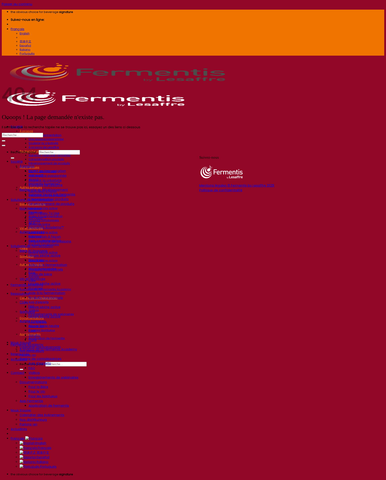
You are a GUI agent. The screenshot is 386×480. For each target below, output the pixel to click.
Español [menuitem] (25, 45)
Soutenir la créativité (43, 143)
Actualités (19, 359)
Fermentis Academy (27, 285)
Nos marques (30, 208)
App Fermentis (31, 401)
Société (17, 161)
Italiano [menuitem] (25, 49)
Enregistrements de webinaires (53, 377)
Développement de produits (49, 163)
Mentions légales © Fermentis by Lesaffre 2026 (236, 185)
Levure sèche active (43, 208)
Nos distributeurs (33, 419)
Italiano (42, 462)
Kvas (32, 330)
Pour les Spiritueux (42, 330)
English (40, 443)
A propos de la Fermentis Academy (45, 289)
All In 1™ (34, 222)
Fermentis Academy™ (46, 227)
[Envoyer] (21, 369)
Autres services (32, 232)
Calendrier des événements (42, 415)
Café (33, 340)
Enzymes (36, 288)
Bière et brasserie (34, 250)
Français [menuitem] (26, 37)
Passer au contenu (17, 4)
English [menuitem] (24, 33)
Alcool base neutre (44, 326)
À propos (26, 131)
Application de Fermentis (47, 338)
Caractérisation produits (46, 159)
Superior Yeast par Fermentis (50, 155)
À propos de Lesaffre (44, 147)
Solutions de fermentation (32, 246)
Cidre (24, 302)
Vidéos (34, 373)
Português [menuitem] (27, 53)
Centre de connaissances (40, 358)
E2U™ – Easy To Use (44, 213)
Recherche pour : (24, 152)
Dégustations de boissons (50, 241)
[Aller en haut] (3, 145)
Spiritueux (27, 256)
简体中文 (42, 452)
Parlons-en (28, 424)
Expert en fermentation (45, 135)
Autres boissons (33, 321)
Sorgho (34, 335)
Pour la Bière (38, 387)
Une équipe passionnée (46, 139)
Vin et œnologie (32, 279)
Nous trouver (21, 410)
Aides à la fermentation (48, 265)
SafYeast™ (37, 218)
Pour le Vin (37, 391)
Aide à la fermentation (47, 293)
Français (17, 29)
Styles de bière (40, 274)
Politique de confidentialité (220, 190)
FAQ (32, 368)
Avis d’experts (39, 302)
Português (48, 466)
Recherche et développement (44, 189)
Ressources (20, 293)
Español (42, 457)
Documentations (33, 382)
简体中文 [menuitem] (25, 41)
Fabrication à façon (45, 236)
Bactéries (36, 260)
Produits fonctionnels (46, 269)
